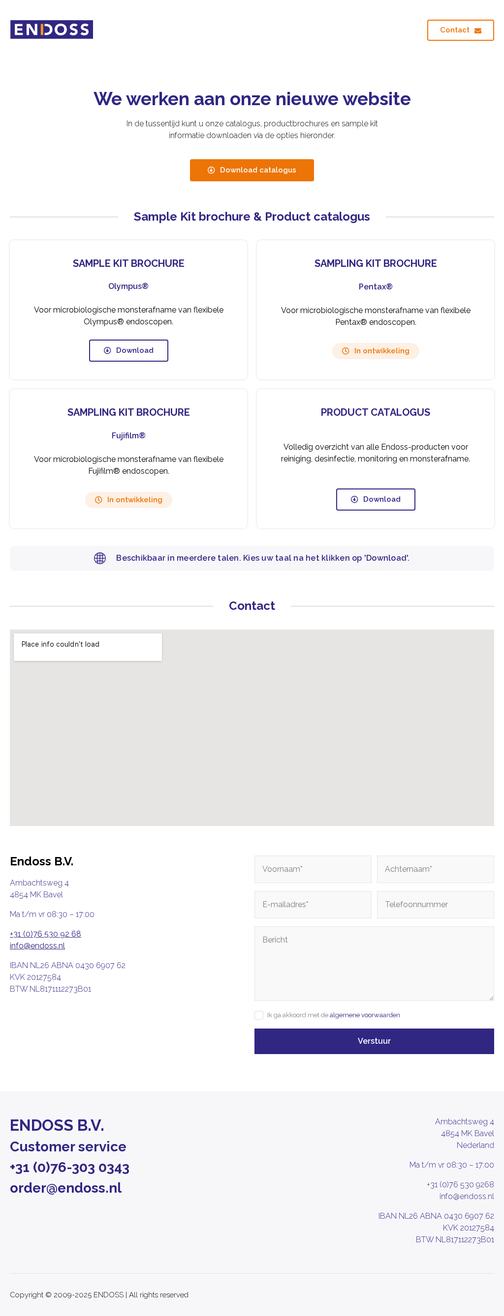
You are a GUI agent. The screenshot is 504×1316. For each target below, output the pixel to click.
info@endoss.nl (37, 945)
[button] (375, 351)
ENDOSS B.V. (57, 1125)
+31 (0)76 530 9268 (460, 1184)
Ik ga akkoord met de (333, 1015)
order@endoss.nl (66, 1188)
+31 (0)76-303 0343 (69, 1167)
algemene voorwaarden (365, 1015)
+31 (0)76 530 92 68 (45, 934)
